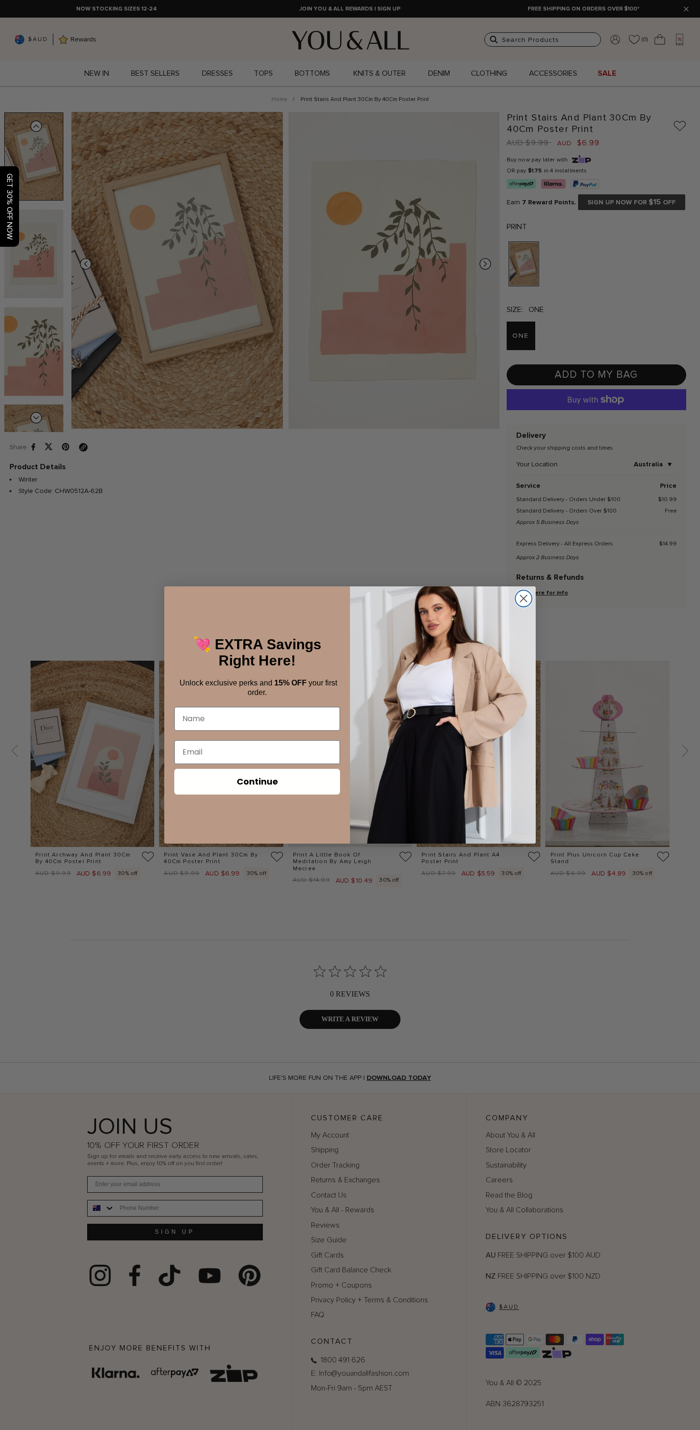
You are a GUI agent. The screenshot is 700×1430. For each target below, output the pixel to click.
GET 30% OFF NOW (9, 206)
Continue (257, 781)
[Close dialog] (523, 598)
